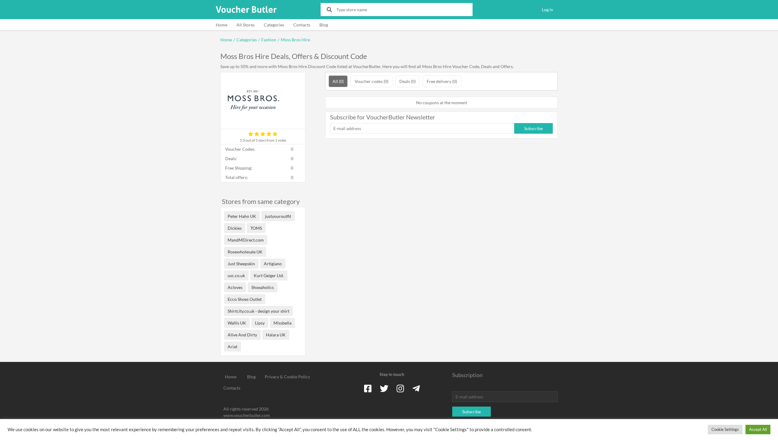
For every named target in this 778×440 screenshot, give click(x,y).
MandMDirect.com (246, 239)
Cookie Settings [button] (725, 429)
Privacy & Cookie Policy (287, 376)
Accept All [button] (758, 429)
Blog (323, 24)
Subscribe (533, 128)
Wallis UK (237, 322)
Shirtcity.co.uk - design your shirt (258, 311)
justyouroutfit (278, 216)
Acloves (235, 287)
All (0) (338, 81)
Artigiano (273, 263)
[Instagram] (400, 388)
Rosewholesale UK (245, 251)
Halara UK (276, 334)
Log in (547, 9)
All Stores (245, 24)
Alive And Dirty (242, 334)
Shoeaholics (262, 287)
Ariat (232, 346)
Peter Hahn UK (242, 216)
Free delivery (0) (442, 81)
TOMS (256, 228)
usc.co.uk (236, 275)
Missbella (282, 322)
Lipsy (260, 322)
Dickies (235, 228)
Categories (274, 24)
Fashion (268, 39)
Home (221, 24)
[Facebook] (368, 388)
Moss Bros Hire (295, 39)
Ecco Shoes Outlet (245, 299)
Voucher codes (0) (371, 81)
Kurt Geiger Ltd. (269, 275)
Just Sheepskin (241, 263)
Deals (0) (407, 81)
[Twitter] (384, 388)
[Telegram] (416, 388)
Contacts (301, 24)
